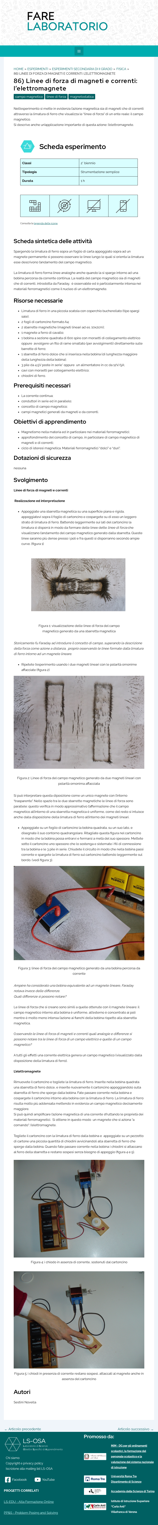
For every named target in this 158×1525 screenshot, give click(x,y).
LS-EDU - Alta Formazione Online (29, 1502)
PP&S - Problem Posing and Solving (31, 1513)
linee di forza (56, 97)
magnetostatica (82, 97)
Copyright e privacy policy (24, 1463)
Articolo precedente (22, 1429)
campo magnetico (29, 97)
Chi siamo (13, 1458)
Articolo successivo (136, 1429)
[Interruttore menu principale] (79, 51)
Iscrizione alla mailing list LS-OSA (29, 1469)
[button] (4, 22)
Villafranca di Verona (124, 1511)
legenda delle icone (46, 223)
